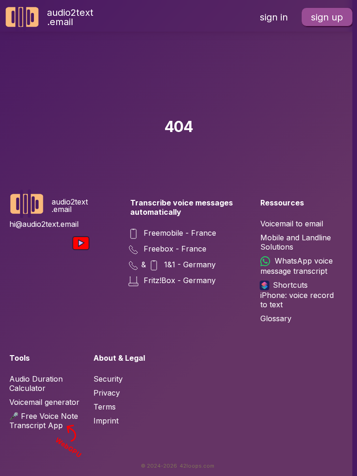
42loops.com (196, 466)
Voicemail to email (291, 223)
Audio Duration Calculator (36, 383)
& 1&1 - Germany (178, 264)
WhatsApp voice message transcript (296, 266)
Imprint (106, 420)
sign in (274, 17)
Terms (104, 406)
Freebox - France (173, 248)
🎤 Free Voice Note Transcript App (46, 420)
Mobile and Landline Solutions (295, 242)
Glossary (275, 318)
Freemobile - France (178, 233)
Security (108, 378)
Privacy (106, 392)
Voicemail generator (44, 402)
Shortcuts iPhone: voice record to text (297, 294)
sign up (327, 17)
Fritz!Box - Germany (178, 280)
